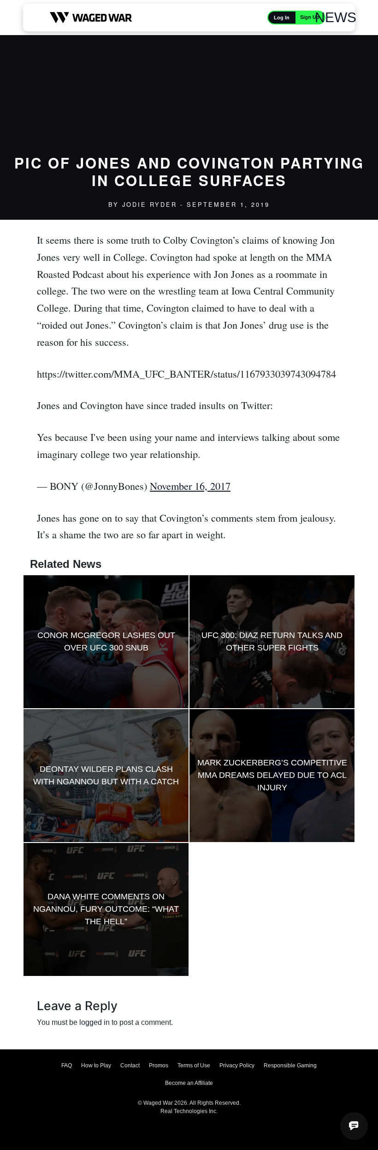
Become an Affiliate (189, 1083)
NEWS (335, 17)
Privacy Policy (236, 1065)
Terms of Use (193, 1065)
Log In (281, 17)
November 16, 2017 (190, 486)
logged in (94, 1022)
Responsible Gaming (290, 1065)
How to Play (96, 1065)
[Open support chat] (354, 1126)
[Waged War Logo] (91, 17)
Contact (130, 1065)
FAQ (66, 1065)
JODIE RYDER (149, 204)
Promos (158, 1065)
